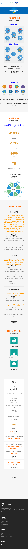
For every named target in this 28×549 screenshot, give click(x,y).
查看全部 (14, 322)
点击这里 (8, 534)
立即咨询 (14, 477)
